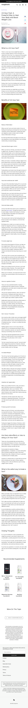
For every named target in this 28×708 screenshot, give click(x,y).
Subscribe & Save (7, 664)
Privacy (4, 669)
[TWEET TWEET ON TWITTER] (25, 20)
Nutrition (4, 9)
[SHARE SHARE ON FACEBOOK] (25, 16)
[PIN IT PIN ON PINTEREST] (25, 23)
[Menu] (25, 4)
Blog (4, 661)
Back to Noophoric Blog (15, 617)
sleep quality (9, 210)
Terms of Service (7, 675)
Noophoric (16, 703)
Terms (4, 672)
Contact (4, 658)
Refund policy (6, 666)
